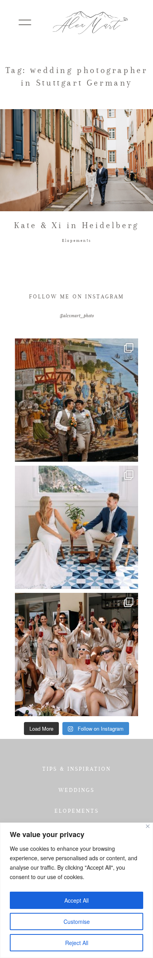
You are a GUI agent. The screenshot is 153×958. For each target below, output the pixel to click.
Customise (77, 921)
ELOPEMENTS (77, 811)
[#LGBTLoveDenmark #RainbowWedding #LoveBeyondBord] (76, 400)
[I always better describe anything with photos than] (76, 654)
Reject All (76, 943)
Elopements (76, 240)
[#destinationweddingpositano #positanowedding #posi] (76, 527)
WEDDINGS (76, 790)
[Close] (147, 826)
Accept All (76, 900)
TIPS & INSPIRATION (76, 769)
